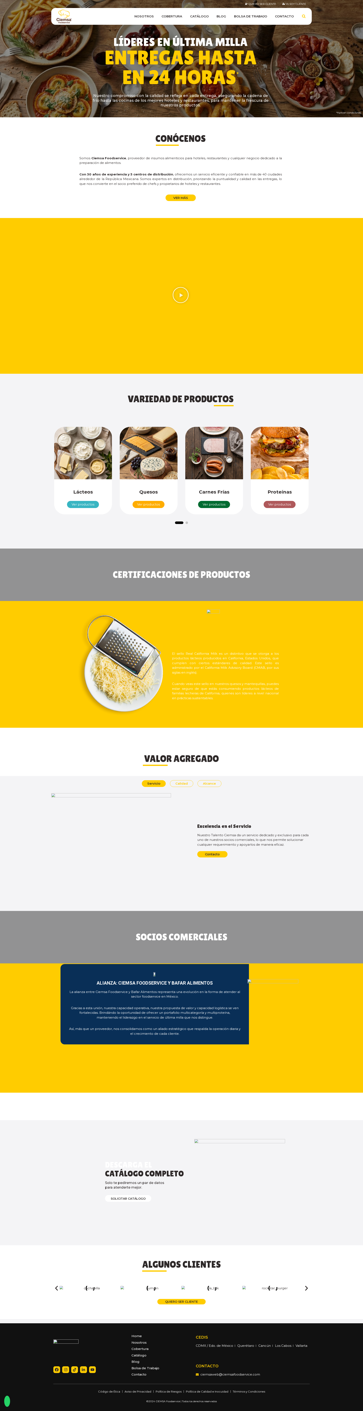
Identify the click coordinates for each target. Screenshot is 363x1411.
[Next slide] (318, 473)
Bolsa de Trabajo (250, 16)
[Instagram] (65, 1369)
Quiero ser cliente (262, 3)
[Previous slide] (45, 473)
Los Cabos (283, 1346)
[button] (180, 296)
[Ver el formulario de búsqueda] (304, 16)
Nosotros (144, 16)
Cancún (264, 1346)
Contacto (284, 16)
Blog (221, 16)
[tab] (154, 783)
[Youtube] (92, 1369)
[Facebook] (56, 1369)
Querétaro (245, 1346)
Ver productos (83, 504)
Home (137, 1336)
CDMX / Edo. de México (214, 1346)
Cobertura (172, 16)
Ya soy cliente (296, 3)
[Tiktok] (74, 1369)
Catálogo (199, 16)
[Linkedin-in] (83, 1369)
